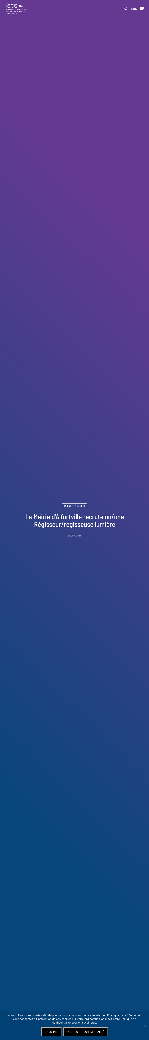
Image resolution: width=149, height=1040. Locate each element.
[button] (137, 8)
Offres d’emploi (74, 506)
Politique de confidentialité (85, 1031)
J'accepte (51, 1031)
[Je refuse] (144, 1025)
